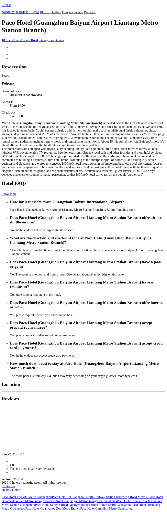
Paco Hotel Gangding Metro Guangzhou (106, 508)
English (6, 5)
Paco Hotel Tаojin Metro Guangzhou (108, 504)
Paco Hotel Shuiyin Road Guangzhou (59, 504)
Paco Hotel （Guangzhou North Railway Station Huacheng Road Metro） (100, 497)
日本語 (34, 12)
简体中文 (8, 12)
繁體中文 (22, 12)
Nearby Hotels (11, 490)
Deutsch (56, 12)
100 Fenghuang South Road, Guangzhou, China (33, 40)
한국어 (45, 12)
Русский (90, 12)
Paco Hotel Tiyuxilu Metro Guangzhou (27, 497)
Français (67, 12)
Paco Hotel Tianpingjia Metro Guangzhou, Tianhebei (83, 501)
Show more (9, 194)
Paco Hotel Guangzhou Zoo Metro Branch (52, 508)
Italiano (78, 12)
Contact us (8, 486)
